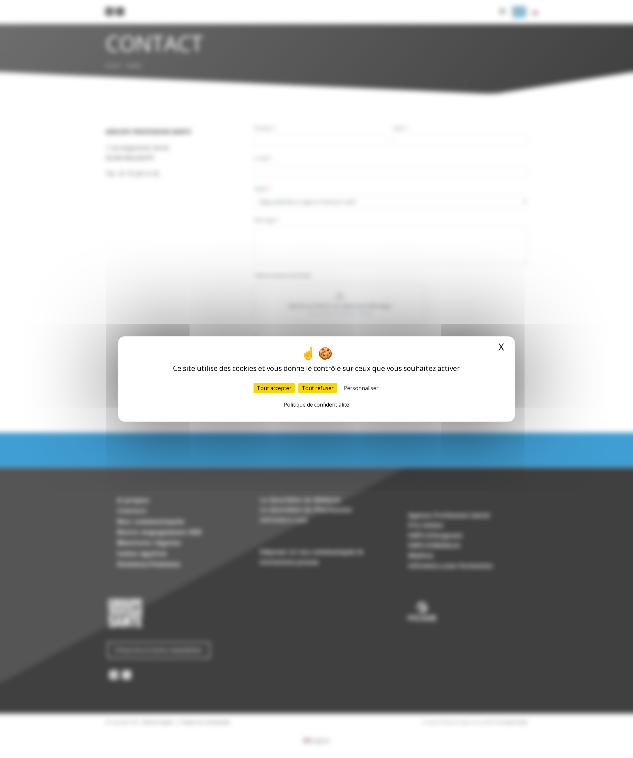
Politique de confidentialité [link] (316, 404)
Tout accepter (274, 388)
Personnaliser (361, 388)
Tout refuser (318, 388)
